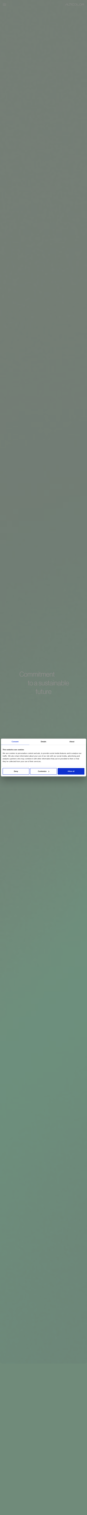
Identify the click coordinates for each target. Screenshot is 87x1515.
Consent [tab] (15, 742)
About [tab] (71, 742)
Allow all (71, 771)
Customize (42, 771)
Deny (16, 771)
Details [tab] (43, 742)
